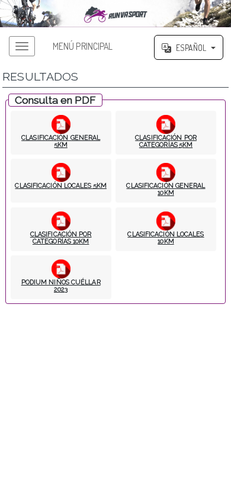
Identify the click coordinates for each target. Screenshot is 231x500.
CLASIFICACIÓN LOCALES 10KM (165, 237)
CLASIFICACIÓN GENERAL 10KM (165, 189)
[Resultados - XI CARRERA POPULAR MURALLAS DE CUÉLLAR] (115, 13)
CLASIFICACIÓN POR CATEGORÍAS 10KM (61, 237)
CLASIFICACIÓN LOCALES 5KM (61, 185)
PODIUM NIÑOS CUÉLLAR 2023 (61, 285)
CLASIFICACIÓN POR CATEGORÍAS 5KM (166, 141)
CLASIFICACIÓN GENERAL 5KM (60, 141)
